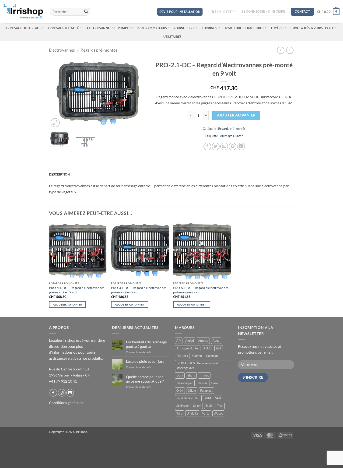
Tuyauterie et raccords (243, 28)
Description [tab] (59, 174)
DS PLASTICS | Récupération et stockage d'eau (197, 365)
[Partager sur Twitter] (216, 146)
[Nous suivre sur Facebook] (53, 393)
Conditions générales (66, 402)
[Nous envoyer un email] (70, 393)
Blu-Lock (182, 356)
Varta (206, 413)
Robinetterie (184, 28)
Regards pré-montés (98, 50)
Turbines (209, 28)
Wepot (218, 413)
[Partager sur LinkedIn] (241, 146)
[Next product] (280, 50)
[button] (263, 11)
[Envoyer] (86, 12)
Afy (178, 340)
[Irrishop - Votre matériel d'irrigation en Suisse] (23, 11)
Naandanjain (184, 383)
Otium (192, 390)
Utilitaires (172, 37)
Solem (197, 406)
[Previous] (57, 93)
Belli (218, 348)
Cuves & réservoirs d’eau (311, 28)
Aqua (216, 340)
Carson (197, 356)
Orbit (179, 390)
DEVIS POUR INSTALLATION (179, 12)
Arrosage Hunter (231, 136)
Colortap (212, 356)
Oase (214, 383)
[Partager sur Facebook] (207, 146)
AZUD (207, 348)
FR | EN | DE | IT (221, 12)
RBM (207, 398)
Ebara (191, 375)
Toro (179, 413)
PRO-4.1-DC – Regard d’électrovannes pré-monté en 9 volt (76, 290)
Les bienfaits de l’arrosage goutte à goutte (146, 344)
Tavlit (209, 406)
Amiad (189, 340)
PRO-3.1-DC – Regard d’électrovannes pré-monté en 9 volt (138, 290)
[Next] (139, 93)
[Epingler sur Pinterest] (232, 146)
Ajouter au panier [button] (67, 304)
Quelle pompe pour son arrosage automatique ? (145, 378)
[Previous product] (289, 50)
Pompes (124, 28)
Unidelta (192, 413)
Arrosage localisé (63, 28)
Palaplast (206, 390)
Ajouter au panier (236, 115)
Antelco (203, 340)
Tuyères (277, 28)
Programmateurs (152, 28)
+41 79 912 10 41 (63, 381)
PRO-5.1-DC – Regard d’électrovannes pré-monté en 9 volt (200, 290)
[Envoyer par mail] (224, 146)
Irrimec (204, 375)
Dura (179, 375)
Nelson (202, 383)
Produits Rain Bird (188, 398)
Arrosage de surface (23, 28)
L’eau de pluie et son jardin (147, 361)
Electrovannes (98, 28)
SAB (218, 398)
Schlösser (182, 406)
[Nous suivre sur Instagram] (62, 393)
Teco (220, 406)
